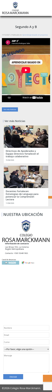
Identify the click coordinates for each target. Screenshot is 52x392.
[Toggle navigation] (48, 8)
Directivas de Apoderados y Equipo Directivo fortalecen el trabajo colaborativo (22, 154)
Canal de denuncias (9, 260)
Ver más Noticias (10, 109)
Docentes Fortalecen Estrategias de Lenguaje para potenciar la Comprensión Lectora (22, 195)
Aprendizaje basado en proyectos (35, 35)
